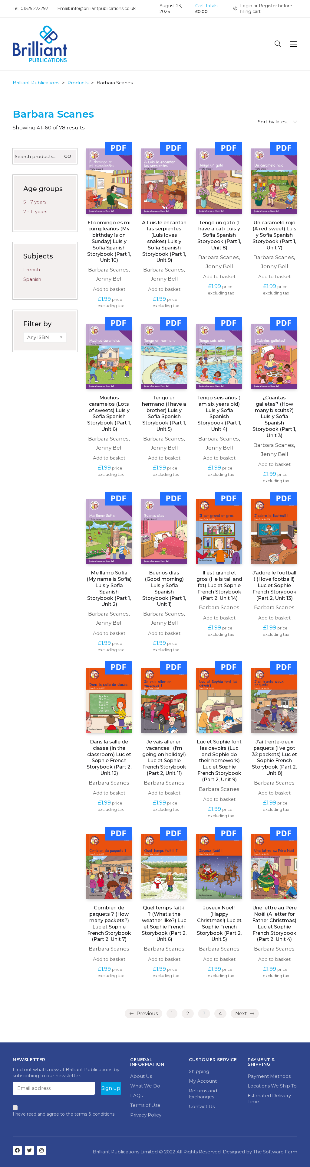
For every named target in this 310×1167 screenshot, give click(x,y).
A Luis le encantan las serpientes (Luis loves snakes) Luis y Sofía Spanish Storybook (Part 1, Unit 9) (164, 241)
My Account (203, 1081)
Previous (146, 1013)
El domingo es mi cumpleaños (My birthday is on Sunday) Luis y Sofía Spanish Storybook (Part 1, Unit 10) (109, 241)
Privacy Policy (145, 1115)
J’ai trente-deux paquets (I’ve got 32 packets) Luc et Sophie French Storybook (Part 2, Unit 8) (274, 757)
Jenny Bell (109, 279)
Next (241, 1013)
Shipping (199, 1071)
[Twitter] (29, 1150)
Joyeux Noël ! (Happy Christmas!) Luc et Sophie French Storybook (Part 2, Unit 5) (219, 923)
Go (67, 156)
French (31, 269)
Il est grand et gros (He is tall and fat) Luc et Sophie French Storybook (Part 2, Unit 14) (219, 585)
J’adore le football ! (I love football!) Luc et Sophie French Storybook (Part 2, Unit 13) (274, 585)
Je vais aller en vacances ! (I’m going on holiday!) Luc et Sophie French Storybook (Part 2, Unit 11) (164, 757)
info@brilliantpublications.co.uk (103, 8)
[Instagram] (41, 1150)
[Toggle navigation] (293, 44)
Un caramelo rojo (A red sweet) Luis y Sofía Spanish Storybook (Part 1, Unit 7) (274, 235)
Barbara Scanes (108, 270)
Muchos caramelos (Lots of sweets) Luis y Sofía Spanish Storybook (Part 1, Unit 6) (109, 413)
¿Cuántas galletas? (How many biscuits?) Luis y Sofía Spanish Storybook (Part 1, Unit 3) (274, 416)
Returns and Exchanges (203, 1094)
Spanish (32, 279)
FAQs (136, 1095)
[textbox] (45, 337)
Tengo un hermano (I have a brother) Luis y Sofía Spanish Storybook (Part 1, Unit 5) (164, 413)
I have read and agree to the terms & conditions (63, 1114)
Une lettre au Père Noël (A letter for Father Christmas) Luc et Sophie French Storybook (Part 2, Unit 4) (274, 923)
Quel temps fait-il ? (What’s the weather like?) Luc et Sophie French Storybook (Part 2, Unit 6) (164, 923)
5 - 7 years (34, 202)
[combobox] (45, 337)
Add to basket (109, 289)
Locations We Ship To (272, 1086)
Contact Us (202, 1106)
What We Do (145, 1086)
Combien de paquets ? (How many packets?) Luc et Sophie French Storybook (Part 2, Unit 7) (109, 923)
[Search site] (278, 45)
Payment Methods (269, 1076)
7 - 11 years (35, 211)
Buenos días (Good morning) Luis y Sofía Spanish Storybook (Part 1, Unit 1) (164, 588)
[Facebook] (17, 1150)
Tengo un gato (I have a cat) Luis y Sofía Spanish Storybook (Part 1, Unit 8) (219, 235)
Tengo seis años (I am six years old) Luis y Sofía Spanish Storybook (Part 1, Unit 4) (219, 413)
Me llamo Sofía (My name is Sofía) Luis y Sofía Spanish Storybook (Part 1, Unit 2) (109, 588)
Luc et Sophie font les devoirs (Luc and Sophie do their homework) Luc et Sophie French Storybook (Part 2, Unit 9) (219, 760)
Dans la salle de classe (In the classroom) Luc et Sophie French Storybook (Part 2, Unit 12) (109, 757)
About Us (141, 1076)
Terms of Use (145, 1105)
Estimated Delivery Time (269, 1098)
